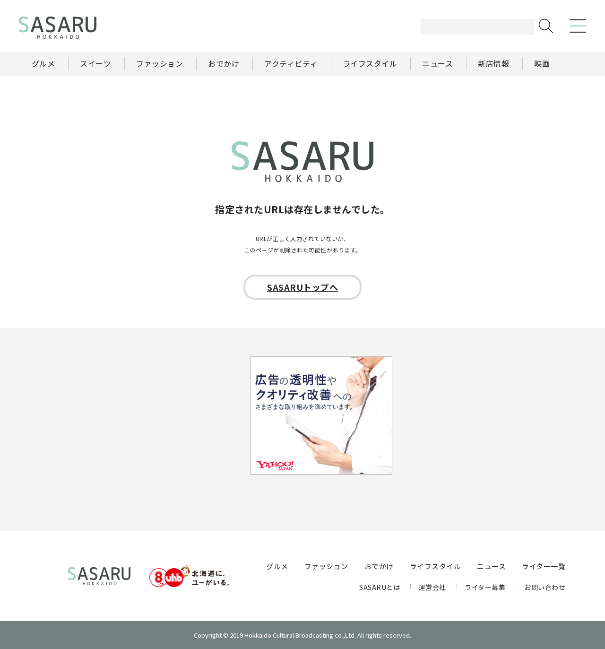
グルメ (277, 566)
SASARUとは (379, 587)
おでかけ (379, 566)
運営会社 (432, 587)
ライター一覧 (543, 566)
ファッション (326, 566)
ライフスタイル (435, 566)
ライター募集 (485, 587)
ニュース (491, 566)
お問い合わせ (544, 587)
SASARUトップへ (302, 287)
